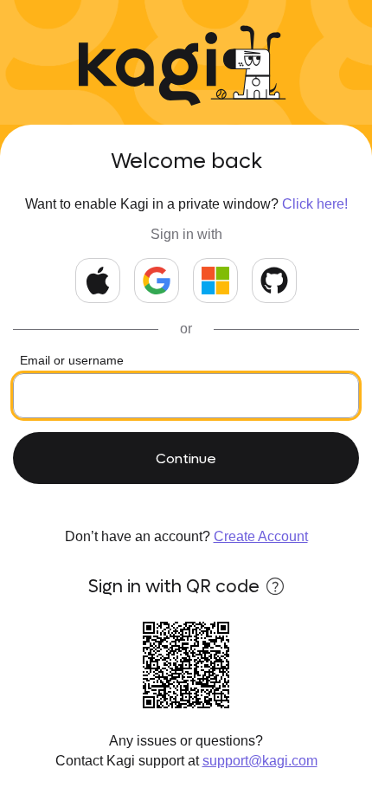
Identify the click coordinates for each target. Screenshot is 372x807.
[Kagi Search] (148, 69)
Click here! (315, 204)
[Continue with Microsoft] (215, 280)
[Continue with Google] (156, 280)
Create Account (261, 536)
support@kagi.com (259, 760)
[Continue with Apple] (97, 280)
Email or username (72, 360)
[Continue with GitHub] (274, 280)
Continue (186, 458)
